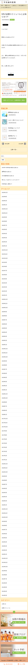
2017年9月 (4, 430)
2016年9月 (4, 476)
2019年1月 (4, 389)
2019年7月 (4, 369)
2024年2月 (4, 200)
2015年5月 (4, 537)
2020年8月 (4, 315)
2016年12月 (5, 463)
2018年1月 (4, 414)
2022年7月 (4, 225)
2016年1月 (4, 505)
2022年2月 (4, 241)
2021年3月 (4, 287)
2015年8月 (4, 525)
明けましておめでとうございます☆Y (10, 179)
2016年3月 (4, 496)
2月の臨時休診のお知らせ (8, 175)
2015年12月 (5, 509)
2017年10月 (5, 426)
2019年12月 (5, 348)
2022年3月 (4, 237)
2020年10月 (5, 307)
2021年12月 (5, 250)
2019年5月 (4, 377)
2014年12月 (5, 558)
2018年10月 (5, 398)
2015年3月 (4, 546)
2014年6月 (4, 583)
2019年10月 (5, 357)
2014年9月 (4, 570)
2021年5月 (4, 278)
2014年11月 (4, 562)
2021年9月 (4, 262)
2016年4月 (4, 492)
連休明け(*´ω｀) (12, 135)
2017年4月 (4, 447)
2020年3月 (4, 336)
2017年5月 (4, 443)
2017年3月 (4, 451)
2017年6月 (4, 439)
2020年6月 (4, 324)
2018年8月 (4, 402)
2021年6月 (4, 274)
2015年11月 (4, 513)
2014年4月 (4, 591)
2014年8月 (4, 574)
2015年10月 (5, 517)
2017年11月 (4, 422)
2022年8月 (4, 221)
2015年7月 (4, 529)
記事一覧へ (14, 149)
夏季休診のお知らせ (13, 112)
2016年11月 (4, 468)
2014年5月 (4, 587)
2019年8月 (4, 365)
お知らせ (12, 19)
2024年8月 (4, 196)
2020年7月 (4, 319)
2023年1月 (4, 204)
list (10, 73)
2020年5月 (4, 328)
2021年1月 (4, 295)
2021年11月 (4, 254)
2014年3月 (4, 595)
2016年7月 (4, 484)
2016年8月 (4, 480)
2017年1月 (4, 459)
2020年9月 (4, 311)
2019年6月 (4, 373)
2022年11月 (4, 213)
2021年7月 (4, 270)
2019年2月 (4, 385)
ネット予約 (22, 664)
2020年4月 (4, 332)
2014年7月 (4, 579)
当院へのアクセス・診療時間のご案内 (14, 100)
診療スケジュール (6, 608)
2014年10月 (5, 566)
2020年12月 (5, 299)
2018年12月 (5, 394)
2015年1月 (4, 554)
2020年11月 (4, 303)
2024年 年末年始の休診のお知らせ (10, 167)
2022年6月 (4, 229)
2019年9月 (4, 361)
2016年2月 (4, 500)
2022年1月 (4, 246)
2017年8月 (4, 435)
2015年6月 (4, 533)
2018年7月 (4, 406)
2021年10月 (5, 258)
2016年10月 (5, 472)
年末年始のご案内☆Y (7, 184)
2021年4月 (4, 283)
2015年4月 (4, 542)
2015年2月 (4, 550)
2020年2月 (4, 340)
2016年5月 (4, 488)
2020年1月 (4, 344)
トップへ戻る (14, 612)
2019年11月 (4, 352)
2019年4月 (4, 381)
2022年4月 (4, 233)
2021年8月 (4, 266)
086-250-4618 (9, 664)
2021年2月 (4, 291)
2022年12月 (5, 208)
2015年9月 (4, 521)
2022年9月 (4, 217)
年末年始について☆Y (14, 128)
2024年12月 (5, 192)
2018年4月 (4, 410)
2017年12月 (5, 418)
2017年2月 (4, 455)
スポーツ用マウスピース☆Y (15, 120)
